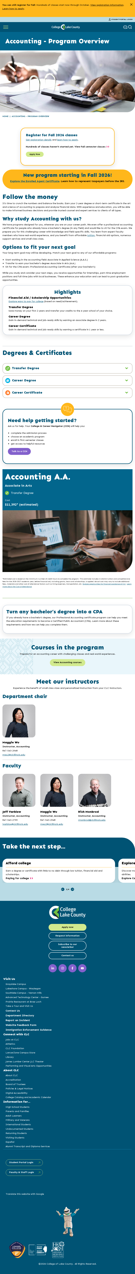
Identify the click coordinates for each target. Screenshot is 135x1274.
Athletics (10, 1043)
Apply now (67, 927)
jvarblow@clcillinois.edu (15, 824)
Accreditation (13, 1079)
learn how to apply (67, 139)
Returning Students (16, 1133)
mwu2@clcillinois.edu (13, 754)
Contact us (67, 955)
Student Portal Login (122, 19)
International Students (18, 1124)
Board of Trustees (16, 1084)
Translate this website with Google (25, 1193)
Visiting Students (15, 1137)
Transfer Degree (25, 368)
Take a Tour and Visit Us (19, 1005)
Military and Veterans (18, 1119)
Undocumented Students (19, 1128)
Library (10, 1057)
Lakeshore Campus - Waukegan (23, 988)
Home (5, 116)
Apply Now (34, 154)
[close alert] (131, 4)
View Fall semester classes (90, 146)
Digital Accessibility (16, 1092)
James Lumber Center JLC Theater (25, 1061)
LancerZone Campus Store (20, 1052)
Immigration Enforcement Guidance (29, 1029)
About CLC (12, 1075)
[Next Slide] (72, 889)
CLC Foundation (15, 1048)
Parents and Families (17, 1111)
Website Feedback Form (21, 1025)
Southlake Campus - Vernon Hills (24, 992)
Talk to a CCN (19, 451)
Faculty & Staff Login (21, 1172)
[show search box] (130, 27)
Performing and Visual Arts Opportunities (29, 1065)
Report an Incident (18, 1020)
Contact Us (13, 1010)
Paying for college (17, 878)
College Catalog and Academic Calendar (28, 1097)
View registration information (106, 4)
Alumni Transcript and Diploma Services (28, 1146)
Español (10, 1141)
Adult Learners (14, 1115)
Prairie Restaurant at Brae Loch (23, 1001)
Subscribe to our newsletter (67, 945)
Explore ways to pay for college (26, 301)
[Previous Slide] (62, 889)
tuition (91, 235)
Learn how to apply (13, 8)
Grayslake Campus (16, 984)
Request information (67, 935)
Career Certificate (26, 392)
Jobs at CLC (12, 1039)
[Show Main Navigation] (5, 27)
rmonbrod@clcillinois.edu (92, 820)
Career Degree (23, 380)
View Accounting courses (68, 662)
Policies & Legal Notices (19, 1088)
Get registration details (39, 139)
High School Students (17, 1106)
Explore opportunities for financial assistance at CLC (104, 584)
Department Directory (20, 1015)
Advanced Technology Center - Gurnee (27, 997)
